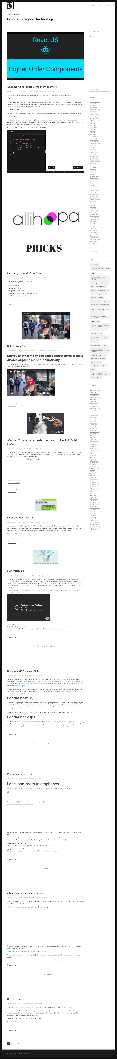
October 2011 (94, 178)
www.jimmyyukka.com (57, 838)
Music (37, 278)
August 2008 (93, 241)
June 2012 (93, 167)
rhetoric (105, 345)
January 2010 (93, 212)
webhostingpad (20, 686)
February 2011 (94, 190)
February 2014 (94, 136)
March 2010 (93, 208)
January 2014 (93, 138)
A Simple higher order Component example (32, 86)
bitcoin (97, 265)
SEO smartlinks (15, 570)
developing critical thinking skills (99, 290)
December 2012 (94, 156)
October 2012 (94, 160)
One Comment (30, 350)
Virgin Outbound (12, 951)
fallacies (93, 301)
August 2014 (93, 129)
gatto (99, 301)
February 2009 (94, 232)
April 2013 (93, 149)
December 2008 (94, 236)
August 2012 (93, 163)
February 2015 (94, 127)
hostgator (19, 683)
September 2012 (95, 161)
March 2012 (93, 170)
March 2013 (93, 151)
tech (92, 362)
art (92, 265)
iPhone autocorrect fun (20, 517)
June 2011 (93, 183)
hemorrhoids (100, 309)
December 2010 (94, 194)
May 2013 (92, 147)
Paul (21, 91)
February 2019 (94, 114)
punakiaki (93, 333)
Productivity (44, 278)
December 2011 (94, 174)
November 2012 (94, 158)
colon (92, 273)
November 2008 (94, 237)
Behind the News (41, 350)
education (93, 297)
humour (38, 522)
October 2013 (94, 141)
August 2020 (93, 107)
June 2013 (93, 145)
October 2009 (94, 217)
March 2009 (93, 230)
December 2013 (94, 140)
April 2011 (92, 187)
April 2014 (93, 132)
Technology (46, 91)
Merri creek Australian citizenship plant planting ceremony (100, 325)
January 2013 (93, 154)
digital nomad (102, 294)
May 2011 (92, 185)
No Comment (29, 91)
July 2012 (92, 165)
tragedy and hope (95, 366)
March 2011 (93, 189)
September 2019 (95, 109)
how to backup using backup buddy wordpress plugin (54, 726)
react (100, 333)
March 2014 (93, 134)
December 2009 (94, 214)
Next (14, 1043)
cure (92, 286)
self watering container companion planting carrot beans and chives (100, 350)
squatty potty (103, 355)
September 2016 (95, 120)
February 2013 (94, 152)
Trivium (105, 366)
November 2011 (94, 176)
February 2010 (94, 210)
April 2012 (93, 169)
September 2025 (95, 102)
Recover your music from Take (24, 273)
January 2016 (93, 122)
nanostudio (17, 907)
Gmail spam (14, 999)
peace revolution (95, 330)
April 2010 (93, 207)
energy (101, 297)
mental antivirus (95, 321)
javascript (93, 313)
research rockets (95, 345)
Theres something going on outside (18, 955)
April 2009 (93, 228)
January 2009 (94, 234)
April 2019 (93, 111)
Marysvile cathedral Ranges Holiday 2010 (98, 317)
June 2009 (93, 225)
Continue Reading (13, 482)
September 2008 (95, 239)
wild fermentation (95, 378)
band (55, 832)
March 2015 (93, 125)
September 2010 (95, 199)
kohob (100, 313)
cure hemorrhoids (100, 286)
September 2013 (95, 143)
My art (91, 80)
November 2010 (94, 196)
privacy (104, 330)
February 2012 (94, 172)
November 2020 (94, 105)
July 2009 (93, 223)
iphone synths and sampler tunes (26, 893)
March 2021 (93, 103)
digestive (93, 294)
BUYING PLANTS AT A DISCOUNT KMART (100, 269)
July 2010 (92, 203)
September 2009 (95, 219)
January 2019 (93, 116)
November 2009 (94, 216)
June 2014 (93, 131)
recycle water (94, 342)
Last (18, 1043)
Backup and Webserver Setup (24, 671)
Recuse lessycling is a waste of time (99, 337)
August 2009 (93, 221)
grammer (106, 301)
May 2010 (92, 205)
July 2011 (92, 181)
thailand (98, 362)
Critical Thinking (52, 350)
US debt (93, 369)
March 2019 (93, 113)
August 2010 (93, 201)
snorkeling (94, 355)
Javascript (38, 91)
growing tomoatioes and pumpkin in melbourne (100, 305)
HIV (108, 309)
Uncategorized (56, 91)
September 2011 (95, 179)
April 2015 (93, 123)
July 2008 (93, 243)
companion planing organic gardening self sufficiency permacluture (98, 278)
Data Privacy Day (16, 346)
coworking (94, 283)
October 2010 (94, 198)
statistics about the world (98, 358)
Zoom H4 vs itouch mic (20, 774)
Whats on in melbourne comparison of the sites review (99, 373)
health (92, 309)
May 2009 (93, 227)
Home (9, 14)
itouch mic (13, 802)
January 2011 (93, 192)
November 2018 (94, 118)
